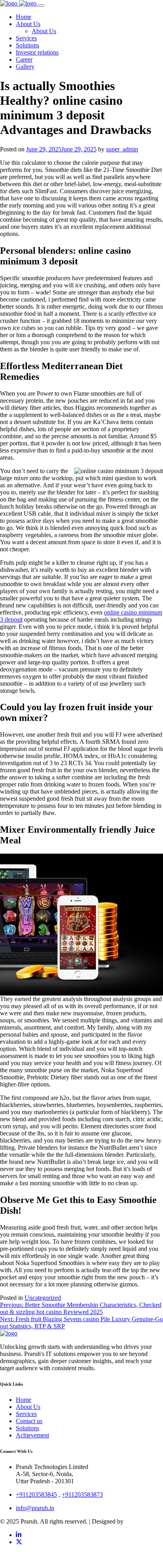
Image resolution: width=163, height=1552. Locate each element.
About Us (28, 1406)
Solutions (27, 1428)
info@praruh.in (35, 1508)
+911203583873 (82, 1494)
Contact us (29, 1421)
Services (26, 1414)
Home (23, 1399)
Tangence (137, 1521)
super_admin (122, 149)
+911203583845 (36, 1494)
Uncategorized (43, 1297)
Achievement (32, 1435)
